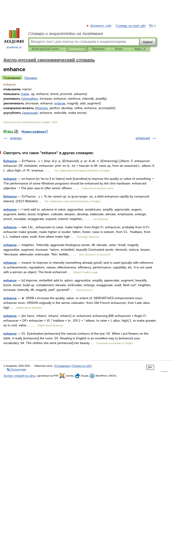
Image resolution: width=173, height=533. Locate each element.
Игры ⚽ (140, 48)
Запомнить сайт (101, 25)
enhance (10, 178)
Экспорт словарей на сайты (19, 375)
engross (16, 138)
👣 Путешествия (16, 369)
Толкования (76, 48)
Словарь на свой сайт (131, 25)
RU (151, 25)
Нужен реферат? (35, 131)
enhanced (143, 138)
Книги (119, 48)
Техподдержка (62, 365)
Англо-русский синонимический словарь (47, 48)
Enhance (10, 161)
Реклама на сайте (81, 365)
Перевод (30, 78)
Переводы (98, 48)
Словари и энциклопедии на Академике (65, 33)
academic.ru (14, 47)
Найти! (148, 42)
